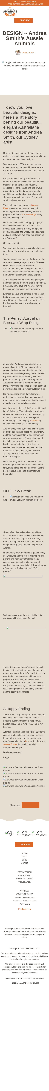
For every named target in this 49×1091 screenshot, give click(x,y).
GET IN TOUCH (25, 872)
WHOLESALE (24, 882)
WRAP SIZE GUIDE (24, 894)
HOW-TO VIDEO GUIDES (24, 901)
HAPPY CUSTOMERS (24, 897)
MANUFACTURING (24, 879)
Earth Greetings (29, 214)
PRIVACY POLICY (37, 979)
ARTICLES (24, 891)
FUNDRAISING (24, 875)
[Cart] (35, 12)
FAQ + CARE (24, 904)
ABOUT (24, 863)
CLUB (24, 860)
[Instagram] (24, 919)
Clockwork (34, 421)
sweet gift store (10, 744)
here (27, 741)
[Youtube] (37, 919)
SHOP (24, 857)
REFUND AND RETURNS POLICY (17, 979)
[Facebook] (12, 919)
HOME (25, 853)
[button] (28, 12)
